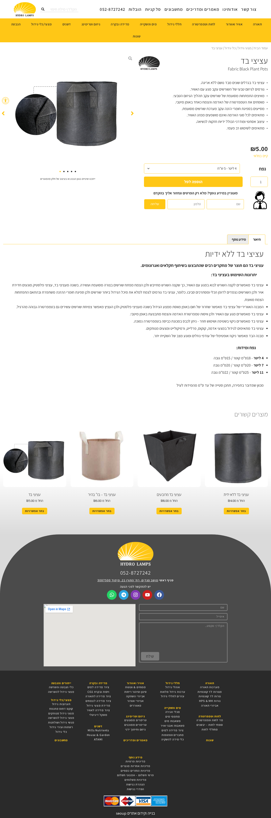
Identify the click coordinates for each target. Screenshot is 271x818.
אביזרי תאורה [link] (209, 705)
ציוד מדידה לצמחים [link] (98, 701)
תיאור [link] (257, 239)
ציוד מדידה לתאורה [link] (98, 696)
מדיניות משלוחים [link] (135, 780)
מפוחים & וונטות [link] (135, 687)
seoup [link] (121, 813)
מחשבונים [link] (174, 9)
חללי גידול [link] (174, 24)
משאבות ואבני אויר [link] (173, 725)
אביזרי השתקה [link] (135, 696)
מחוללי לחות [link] (210, 729)
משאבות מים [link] (173, 721)
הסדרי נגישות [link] (135, 789)
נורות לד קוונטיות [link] (210, 696)
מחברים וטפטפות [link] (173, 735)
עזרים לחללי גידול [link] (172, 696)
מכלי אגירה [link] (172, 712)
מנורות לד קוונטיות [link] (210, 692)
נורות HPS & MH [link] (209, 701)
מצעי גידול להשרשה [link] (61, 692)
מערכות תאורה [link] (210, 687)
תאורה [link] (257, 24)
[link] (5, 100)
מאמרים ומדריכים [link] (202, 9)
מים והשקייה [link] (148, 24)
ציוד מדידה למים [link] (173, 730)
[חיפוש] (43, 9)
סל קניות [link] (153, 9)
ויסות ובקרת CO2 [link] (98, 692)
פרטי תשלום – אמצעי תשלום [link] (135, 775)
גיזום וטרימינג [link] (91, 24)
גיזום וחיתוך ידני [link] (135, 729)
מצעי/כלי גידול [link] (41, 24)
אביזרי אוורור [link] (135, 701)
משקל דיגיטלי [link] (98, 715)
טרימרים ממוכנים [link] (135, 725)
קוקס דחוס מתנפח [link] (61, 709)
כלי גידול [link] (230, 48)
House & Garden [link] (98, 735)
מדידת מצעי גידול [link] (98, 705)
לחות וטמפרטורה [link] (203, 24)
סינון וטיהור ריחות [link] (135, 692)
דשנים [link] (66, 24)
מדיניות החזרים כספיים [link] (135, 771)
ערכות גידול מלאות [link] (172, 692)
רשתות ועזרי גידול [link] (61, 727)
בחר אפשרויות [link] (236, 511)
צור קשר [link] (249, 9)
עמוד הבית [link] (261, 48)
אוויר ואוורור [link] (234, 24)
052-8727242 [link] (135, 572)
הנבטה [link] (16, 24)
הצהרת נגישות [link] (135, 784)
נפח (262, 169)
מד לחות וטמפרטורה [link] (209, 720)
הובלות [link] (135, 9)
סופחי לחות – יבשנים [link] (209, 725)
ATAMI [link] (98, 739)
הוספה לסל (193, 181)
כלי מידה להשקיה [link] (172, 739)
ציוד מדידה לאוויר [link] (98, 710)
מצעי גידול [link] (245, 48)
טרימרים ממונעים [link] (135, 720)
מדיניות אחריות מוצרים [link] (135, 766)
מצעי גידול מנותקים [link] (61, 713)
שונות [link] (136, 36)
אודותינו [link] (230, 9)
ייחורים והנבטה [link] (61, 683)
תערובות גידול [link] (61, 704)
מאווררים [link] (135, 705)
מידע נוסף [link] (239, 239)
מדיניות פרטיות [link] (135, 761)
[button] (3, 113)
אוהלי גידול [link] (172, 687)
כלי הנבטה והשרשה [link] (61, 687)
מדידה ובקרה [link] (120, 24)
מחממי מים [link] (172, 716)
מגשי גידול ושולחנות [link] (61, 722)
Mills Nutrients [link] (98, 730)
